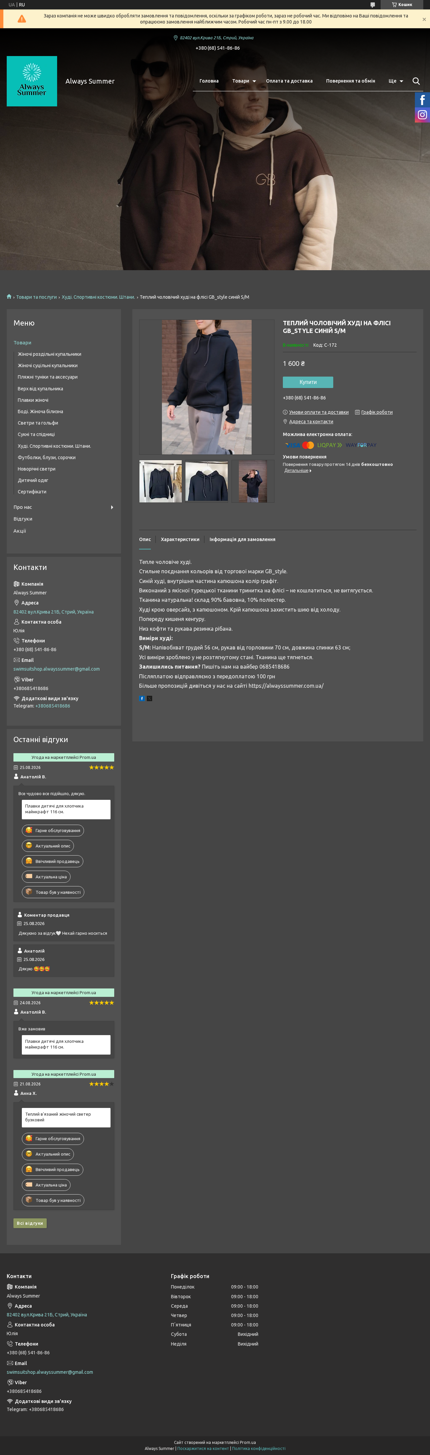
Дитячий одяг (33, 480)
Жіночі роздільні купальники (49, 354)
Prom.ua (248, 1442)
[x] (149, 699)
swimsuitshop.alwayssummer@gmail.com (56, 669)
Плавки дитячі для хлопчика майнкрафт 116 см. (54, 809)
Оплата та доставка (289, 81)
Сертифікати (32, 491)
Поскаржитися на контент (203, 1448)
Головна (209, 81)
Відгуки (22, 519)
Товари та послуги (36, 297)
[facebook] (142, 699)
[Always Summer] (32, 81)
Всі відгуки (30, 1223)
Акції (19, 531)
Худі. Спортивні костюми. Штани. (98, 297)
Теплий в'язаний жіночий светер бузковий (58, 1117)
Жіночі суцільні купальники (48, 365)
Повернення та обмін (350, 81)
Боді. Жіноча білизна (40, 411)
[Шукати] (414, 81)
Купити (308, 382)
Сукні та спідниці (36, 434)
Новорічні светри (36, 469)
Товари (240, 81)
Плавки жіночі (33, 400)
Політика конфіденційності (259, 1448)
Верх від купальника (40, 388)
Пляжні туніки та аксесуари (48, 377)
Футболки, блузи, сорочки (47, 457)
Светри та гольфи (38, 423)
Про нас (22, 507)
